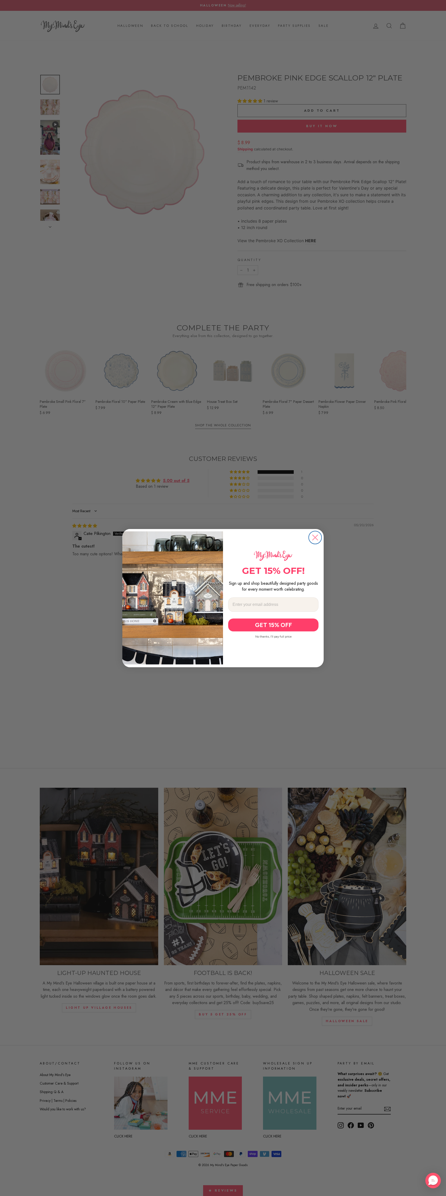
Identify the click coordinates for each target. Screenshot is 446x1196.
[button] (433, 1180)
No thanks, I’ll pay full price (273, 636)
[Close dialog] (315, 537)
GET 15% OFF (273, 625)
